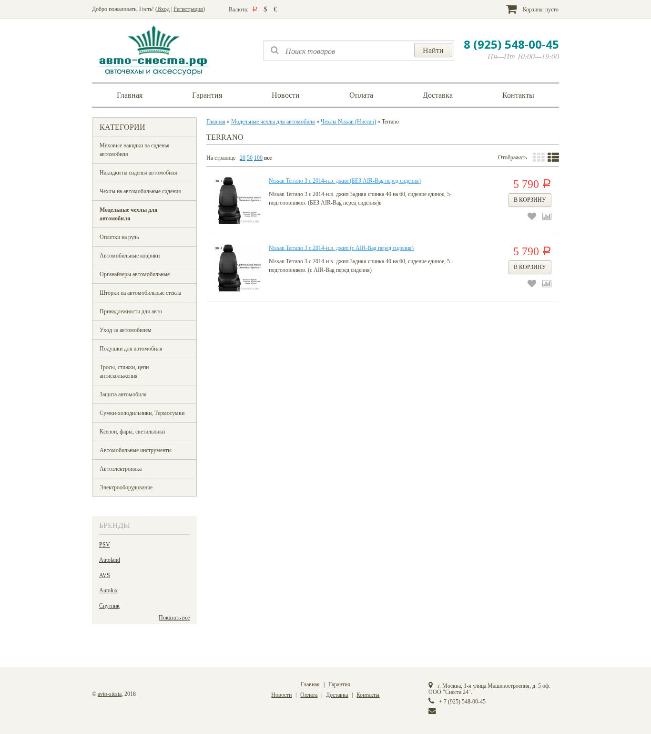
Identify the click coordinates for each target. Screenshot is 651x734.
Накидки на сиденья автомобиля (138, 172)
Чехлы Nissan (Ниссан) (348, 121)
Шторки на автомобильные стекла (140, 292)
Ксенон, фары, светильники (132, 431)
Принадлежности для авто (131, 311)
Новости (286, 95)
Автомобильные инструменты (136, 450)
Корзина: (540, 9)
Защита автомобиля (123, 394)
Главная (129, 95)
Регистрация (188, 9)
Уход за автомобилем (126, 330)
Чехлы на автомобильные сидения (140, 191)
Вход (163, 9)
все (268, 158)
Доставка (438, 95)
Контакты (518, 95)
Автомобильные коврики (130, 255)
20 (242, 158)
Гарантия (207, 95)
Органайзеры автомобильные (135, 274)
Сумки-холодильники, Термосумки (142, 413)
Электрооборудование (126, 487)
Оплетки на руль (119, 237)
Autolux (108, 590)
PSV (104, 544)
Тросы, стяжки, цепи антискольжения (124, 371)
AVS (104, 575)
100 (258, 158)
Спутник (109, 605)
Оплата (361, 95)
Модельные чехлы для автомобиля (129, 214)
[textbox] (359, 51)
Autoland (109, 560)
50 (250, 158)
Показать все (174, 617)
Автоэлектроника (121, 468)
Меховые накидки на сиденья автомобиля (135, 149)
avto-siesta (110, 694)
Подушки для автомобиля (131, 348)
